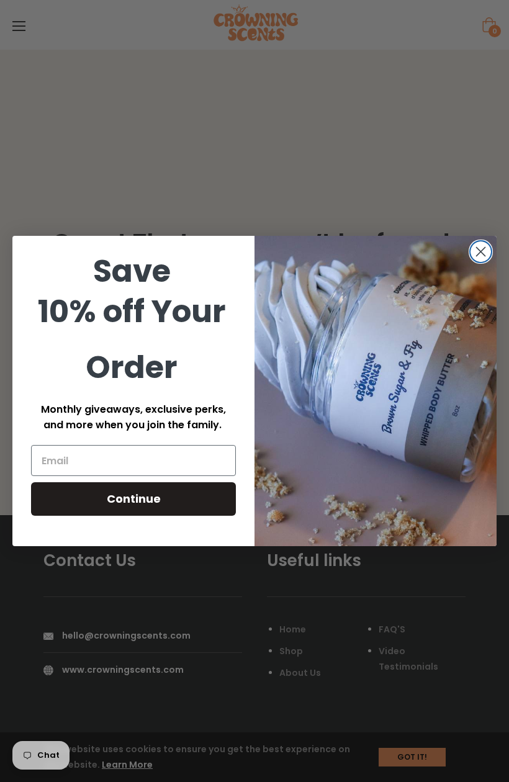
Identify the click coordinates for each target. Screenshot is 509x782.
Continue (134, 498)
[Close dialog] (481, 252)
